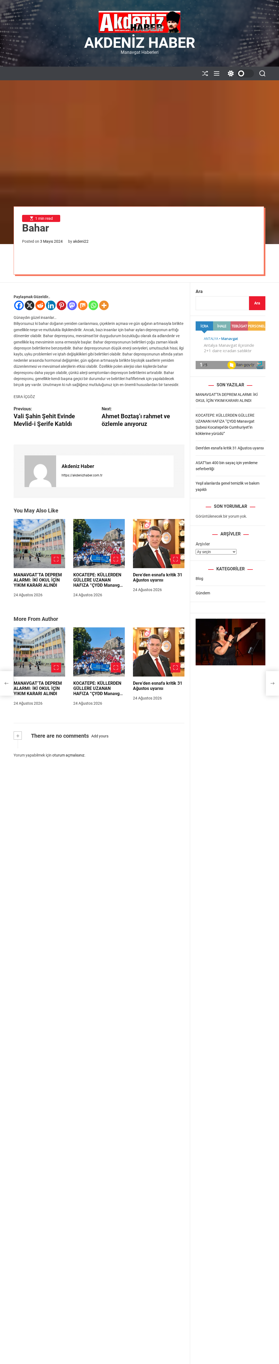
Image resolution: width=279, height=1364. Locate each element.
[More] (104, 305)
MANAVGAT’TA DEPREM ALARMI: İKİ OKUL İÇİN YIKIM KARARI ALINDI (38, 580)
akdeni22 (81, 241)
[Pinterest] (61, 305)
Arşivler (203, 544)
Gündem (203, 593)
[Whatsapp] (93, 305)
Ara (199, 291)
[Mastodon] (72, 305)
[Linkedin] (51, 305)
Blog (199, 578)
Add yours (99, 736)
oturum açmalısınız (68, 755)
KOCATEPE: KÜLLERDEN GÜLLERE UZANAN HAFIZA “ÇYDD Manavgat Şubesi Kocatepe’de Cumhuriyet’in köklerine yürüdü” (98, 588)
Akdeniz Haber (139, 42)
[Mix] (82, 305)
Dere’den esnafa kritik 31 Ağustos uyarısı (157, 577)
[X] (29, 305)
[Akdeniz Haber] (40, 471)
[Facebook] (19, 305)
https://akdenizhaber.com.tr (82, 475)
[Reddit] (40, 305)
